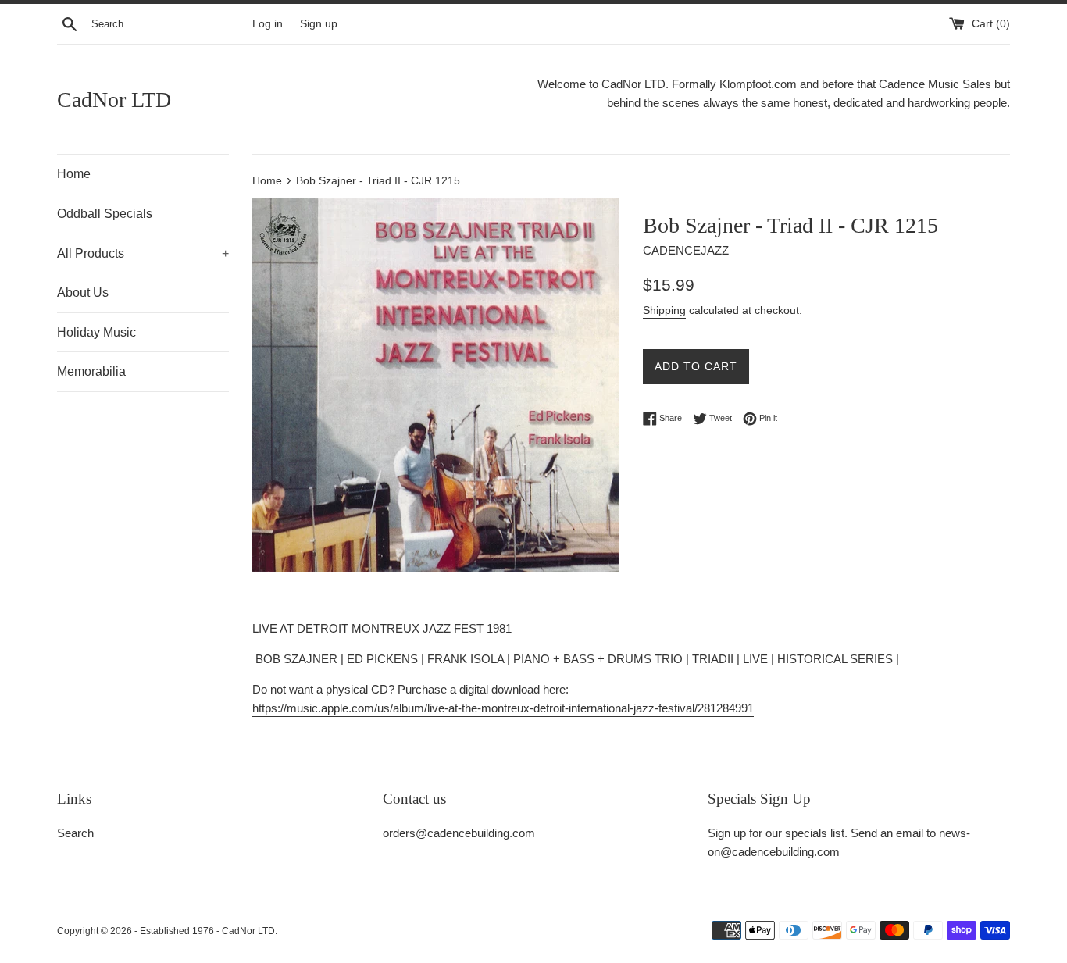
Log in (267, 24)
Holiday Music (96, 332)
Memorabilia (91, 371)
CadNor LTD (114, 99)
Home (74, 173)
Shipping (664, 310)
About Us (83, 292)
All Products (143, 253)
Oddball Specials (104, 213)
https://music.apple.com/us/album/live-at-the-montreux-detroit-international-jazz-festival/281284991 (503, 708)
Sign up (318, 24)
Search (75, 833)
